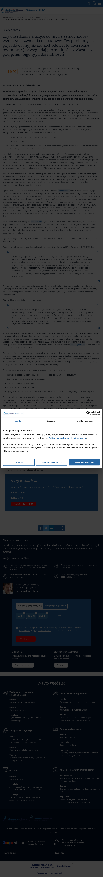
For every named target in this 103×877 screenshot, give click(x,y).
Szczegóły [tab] (51, 421)
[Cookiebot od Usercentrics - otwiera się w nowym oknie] (88, 413)
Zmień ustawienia (50, 462)
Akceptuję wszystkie (84, 462)
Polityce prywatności (58, 438)
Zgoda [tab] (18, 421)
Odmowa (19, 462)
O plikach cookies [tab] (85, 421)
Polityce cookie (78, 438)
